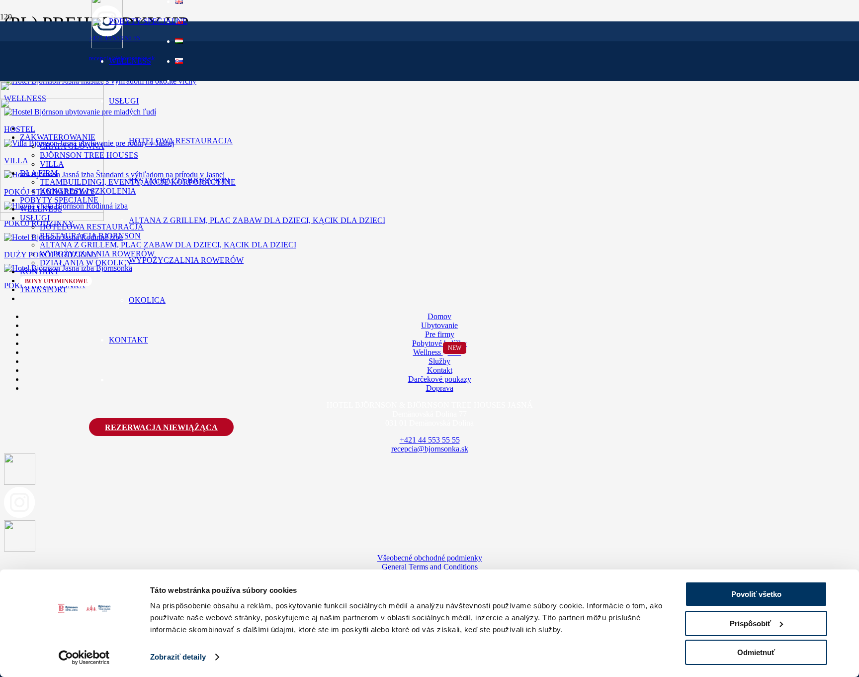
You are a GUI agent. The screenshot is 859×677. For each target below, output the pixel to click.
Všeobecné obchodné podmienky (429, 558)
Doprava (439, 388)
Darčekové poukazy (439, 379)
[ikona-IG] (19, 515)
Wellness (437, 352)
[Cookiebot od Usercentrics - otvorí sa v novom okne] (84, 657)
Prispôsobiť (750, 623)
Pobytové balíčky (439, 343)
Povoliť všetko (756, 594)
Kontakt (439, 370)
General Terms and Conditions (430, 567)
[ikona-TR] (19, 549)
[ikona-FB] (19, 482)
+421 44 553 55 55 (430, 440)
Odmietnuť (756, 652)
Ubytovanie (439, 325)
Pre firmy (439, 334)
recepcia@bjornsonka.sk (429, 449)
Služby (439, 361)
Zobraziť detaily (178, 657)
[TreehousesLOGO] (52, 218)
